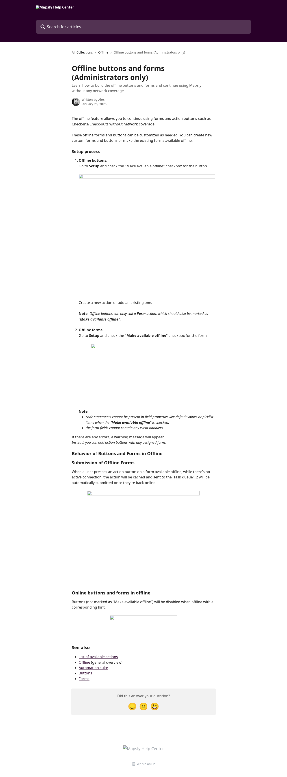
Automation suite (93, 667)
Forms (84, 678)
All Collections (82, 52)
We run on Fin (146, 764)
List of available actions (98, 656)
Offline (103, 52)
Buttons (85, 673)
